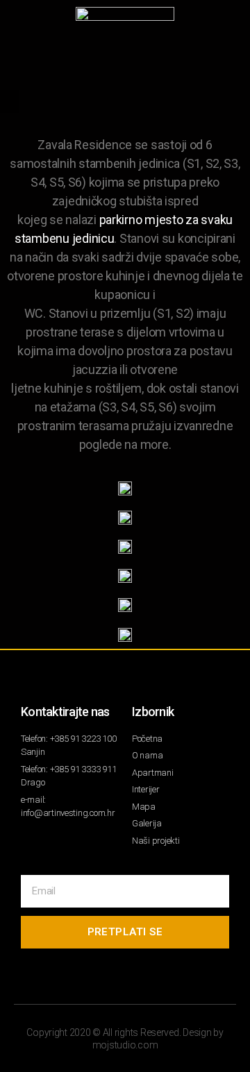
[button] (9, 101)
